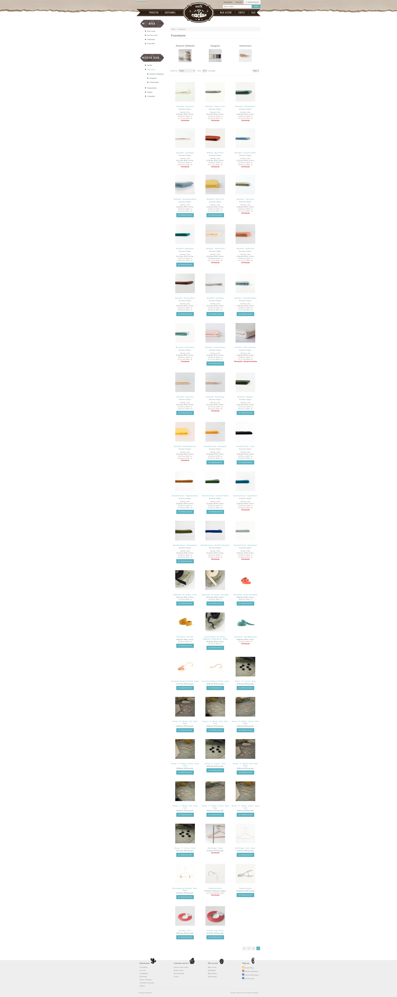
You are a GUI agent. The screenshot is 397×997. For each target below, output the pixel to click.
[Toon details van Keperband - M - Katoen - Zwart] (185, 580)
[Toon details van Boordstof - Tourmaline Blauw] (245, 283)
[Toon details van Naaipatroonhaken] (215, 873)
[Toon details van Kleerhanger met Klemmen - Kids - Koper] (185, 873)
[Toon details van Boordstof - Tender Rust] (245, 234)
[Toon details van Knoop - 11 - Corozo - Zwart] (215, 749)
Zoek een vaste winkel (181, 967)
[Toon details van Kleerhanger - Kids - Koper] (245, 833)
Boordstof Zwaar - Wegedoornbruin (185, 496)
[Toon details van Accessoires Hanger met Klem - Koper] (185, 666)
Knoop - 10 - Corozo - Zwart (245, 681)
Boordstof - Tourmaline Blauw (245, 298)
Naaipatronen (152, 88)
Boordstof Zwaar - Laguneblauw (245, 496)
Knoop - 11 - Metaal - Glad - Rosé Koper (245, 765)
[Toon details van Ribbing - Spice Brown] (215, 138)
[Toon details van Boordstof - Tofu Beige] (215, 283)
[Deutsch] (146, 1)
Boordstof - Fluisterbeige (215, 397)
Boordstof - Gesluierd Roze (215, 347)
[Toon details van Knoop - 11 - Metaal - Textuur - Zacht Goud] (245, 791)
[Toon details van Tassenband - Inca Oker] (185, 622)
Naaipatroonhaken (215, 888)
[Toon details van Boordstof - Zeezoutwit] (185, 91)
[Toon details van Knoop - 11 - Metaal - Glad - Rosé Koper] (245, 749)
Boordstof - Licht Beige (185, 153)
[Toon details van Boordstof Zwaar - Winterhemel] (245, 530)
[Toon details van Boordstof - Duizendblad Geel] (185, 431)
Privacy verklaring (145, 979)
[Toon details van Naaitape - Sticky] (185, 915)
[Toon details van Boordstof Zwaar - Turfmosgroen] (185, 530)
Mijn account (226, 12)
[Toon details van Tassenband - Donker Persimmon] (245, 580)
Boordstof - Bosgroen (245, 397)
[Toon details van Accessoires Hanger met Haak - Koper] (215, 666)
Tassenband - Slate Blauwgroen (245, 637)
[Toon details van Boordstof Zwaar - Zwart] (245, 431)
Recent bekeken (179, 973)
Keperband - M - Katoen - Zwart (185, 595)
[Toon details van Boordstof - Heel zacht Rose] (245, 332)
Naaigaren (215, 45)
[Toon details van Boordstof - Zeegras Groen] (215, 91)
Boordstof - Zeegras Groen (215, 106)
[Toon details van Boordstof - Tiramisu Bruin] (185, 283)
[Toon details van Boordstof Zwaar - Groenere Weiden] (215, 481)
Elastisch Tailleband (185, 45)
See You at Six (152, 35)
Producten (153, 12)
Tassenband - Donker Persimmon (245, 595)
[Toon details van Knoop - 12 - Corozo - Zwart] (185, 833)
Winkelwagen (212, 976)
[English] (138, 1)
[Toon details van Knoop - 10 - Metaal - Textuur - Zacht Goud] (185, 749)
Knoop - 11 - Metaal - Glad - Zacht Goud (185, 807)
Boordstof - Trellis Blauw (185, 347)
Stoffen (149, 65)
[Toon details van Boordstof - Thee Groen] (245, 184)
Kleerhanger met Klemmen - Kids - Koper (185, 889)
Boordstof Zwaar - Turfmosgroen (185, 545)
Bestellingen (212, 970)
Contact (241, 12)
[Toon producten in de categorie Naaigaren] (215, 55)
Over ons (142, 970)
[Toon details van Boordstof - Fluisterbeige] (215, 382)
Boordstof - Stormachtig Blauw (185, 199)
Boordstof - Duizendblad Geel (185, 446)
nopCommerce (148, 992)
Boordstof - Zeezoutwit (185, 106)
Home (173, 29)
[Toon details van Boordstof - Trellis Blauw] (185, 332)
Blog (254, 12)
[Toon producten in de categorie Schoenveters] (245, 55)
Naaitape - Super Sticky (215, 931)
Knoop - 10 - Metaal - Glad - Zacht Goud (215, 722)
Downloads (143, 976)
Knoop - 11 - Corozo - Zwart (215, 764)
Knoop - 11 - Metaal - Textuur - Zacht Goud (245, 807)
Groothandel (170, 12)
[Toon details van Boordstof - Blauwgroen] (185, 234)
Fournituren (151, 69)
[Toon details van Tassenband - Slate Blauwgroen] (245, 622)
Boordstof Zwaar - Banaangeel (215, 446)
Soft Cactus (151, 31)
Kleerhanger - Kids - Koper (245, 848)
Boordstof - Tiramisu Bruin (185, 298)
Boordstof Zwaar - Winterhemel (245, 545)
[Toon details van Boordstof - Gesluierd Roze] (215, 332)
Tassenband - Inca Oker (185, 637)
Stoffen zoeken (179, 970)
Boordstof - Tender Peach (215, 248)
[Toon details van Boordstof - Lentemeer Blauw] (245, 138)
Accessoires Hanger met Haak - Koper (215, 681)
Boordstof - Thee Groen (245, 199)
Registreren (228, 2)
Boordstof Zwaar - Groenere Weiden (215, 496)
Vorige (244, 948)
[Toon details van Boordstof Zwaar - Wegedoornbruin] (185, 481)
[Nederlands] (140, 1)
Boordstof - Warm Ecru (185, 397)
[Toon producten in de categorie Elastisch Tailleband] (185, 55)
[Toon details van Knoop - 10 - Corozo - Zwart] (245, 666)
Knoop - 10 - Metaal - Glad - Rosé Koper (185, 722)
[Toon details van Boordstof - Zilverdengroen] (245, 91)
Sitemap (142, 986)
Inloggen (239, 2)
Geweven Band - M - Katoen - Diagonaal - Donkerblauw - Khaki (215, 638)
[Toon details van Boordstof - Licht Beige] (185, 138)
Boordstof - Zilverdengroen (245, 106)
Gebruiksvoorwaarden (147, 983)
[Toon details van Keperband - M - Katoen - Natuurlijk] (215, 580)
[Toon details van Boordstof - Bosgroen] (245, 382)
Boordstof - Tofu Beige (215, 298)
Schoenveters (245, 45)
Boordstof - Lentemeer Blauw (245, 153)
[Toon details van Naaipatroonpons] (245, 873)
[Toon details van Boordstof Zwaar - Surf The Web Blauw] (215, 530)
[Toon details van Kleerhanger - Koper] (215, 833)
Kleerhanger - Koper (215, 848)
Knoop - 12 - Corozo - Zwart (185, 848)
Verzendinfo (143, 967)
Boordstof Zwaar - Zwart (245, 446)
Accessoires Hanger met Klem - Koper (185, 681)
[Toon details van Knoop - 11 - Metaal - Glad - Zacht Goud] (185, 791)
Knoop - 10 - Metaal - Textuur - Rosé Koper (245, 722)
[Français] (143, 1)
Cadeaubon (151, 96)
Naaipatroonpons (245, 888)
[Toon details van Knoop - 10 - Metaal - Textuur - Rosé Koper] (245, 706)
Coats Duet (151, 43)
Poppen (149, 92)
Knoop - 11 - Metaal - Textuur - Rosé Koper (215, 807)
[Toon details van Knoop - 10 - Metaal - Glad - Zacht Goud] (215, 706)
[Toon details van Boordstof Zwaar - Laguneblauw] (245, 481)
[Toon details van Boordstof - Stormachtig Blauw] (185, 184)
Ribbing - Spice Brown (215, 153)
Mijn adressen (212, 973)
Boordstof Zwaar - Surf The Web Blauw (215, 545)
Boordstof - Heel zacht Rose (245, 347)
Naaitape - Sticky (185, 931)
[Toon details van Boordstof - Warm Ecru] (185, 382)
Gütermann (151, 39)
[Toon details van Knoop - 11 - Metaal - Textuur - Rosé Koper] (215, 791)
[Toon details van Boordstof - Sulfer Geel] (215, 184)
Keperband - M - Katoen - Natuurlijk (215, 595)
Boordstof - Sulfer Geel (215, 199)
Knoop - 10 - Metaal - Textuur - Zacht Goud (185, 765)
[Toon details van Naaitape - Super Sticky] (215, 915)
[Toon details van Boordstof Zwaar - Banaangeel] (215, 431)
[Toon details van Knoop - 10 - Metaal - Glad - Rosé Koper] (185, 706)
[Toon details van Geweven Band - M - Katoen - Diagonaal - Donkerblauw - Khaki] (215, 622)
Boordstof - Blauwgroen (185, 248)
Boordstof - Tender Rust (245, 248)
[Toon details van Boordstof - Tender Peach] (215, 234)
